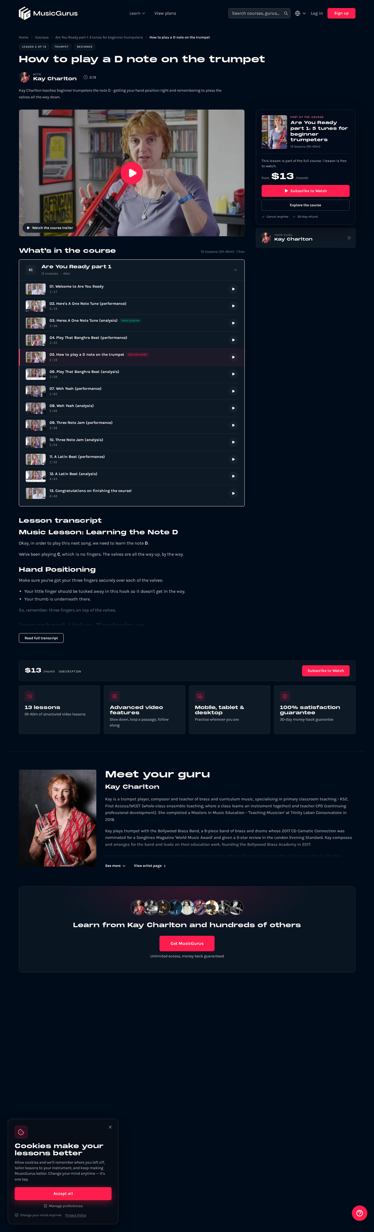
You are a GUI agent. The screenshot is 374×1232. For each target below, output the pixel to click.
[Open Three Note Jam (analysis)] (132, 442)
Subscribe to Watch (308, 191)
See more (113, 866)
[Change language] (300, 13)
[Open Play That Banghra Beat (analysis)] (132, 374)
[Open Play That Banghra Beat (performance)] (132, 340)
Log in (317, 13)
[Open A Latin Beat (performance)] (132, 459)
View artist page (148, 866)
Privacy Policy (75, 1215)
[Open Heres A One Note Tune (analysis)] (132, 323)
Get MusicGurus (187, 943)
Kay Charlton (55, 79)
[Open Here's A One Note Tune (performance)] (132, 306)
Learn (135, 13)
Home (24, 37)
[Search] (286, 13)
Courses (42, 37)
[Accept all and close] (110, 1127)
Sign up (341, 13)
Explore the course (305, 205)
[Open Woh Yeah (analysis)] (132, 408)
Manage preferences (66, 1206)
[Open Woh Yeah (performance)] (132, 391)
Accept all (63, 1193)
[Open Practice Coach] (359, 1213)
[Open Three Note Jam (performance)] (132, 425)
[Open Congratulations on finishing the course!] (132, 493)
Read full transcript (41, 638)
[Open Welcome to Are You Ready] (132, 289)
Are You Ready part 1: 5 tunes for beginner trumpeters (99, 37)
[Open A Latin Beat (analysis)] (132, 476)
